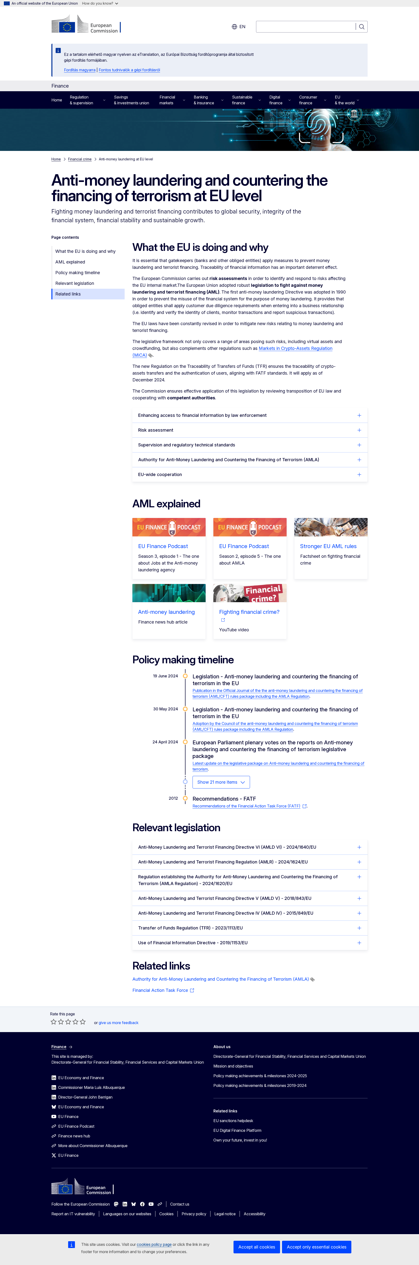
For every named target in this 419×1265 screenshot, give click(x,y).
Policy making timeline (77, 272)
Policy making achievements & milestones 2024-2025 (260, 1075)
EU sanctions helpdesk (233, 1120)
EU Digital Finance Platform (237, 1130)
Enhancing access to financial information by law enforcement (202, 415)
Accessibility (255, 1213)
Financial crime (80, 159)
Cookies (166, 1213)
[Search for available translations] (150, 355)
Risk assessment (155, 430)
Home (56, 100)
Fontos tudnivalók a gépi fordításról (129, 69)
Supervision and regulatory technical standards (186, 444)
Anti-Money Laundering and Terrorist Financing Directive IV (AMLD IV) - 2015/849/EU (225, 913)
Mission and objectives (233, 1066)
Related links (68, 293)
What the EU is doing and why (85, 251)
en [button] (242, 26)
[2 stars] (57, 1022)
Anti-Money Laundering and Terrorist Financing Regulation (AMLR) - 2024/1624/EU (223, 861)
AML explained (70, 261)
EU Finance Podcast (163, 546)
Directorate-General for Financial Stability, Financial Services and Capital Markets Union (289, 1056)
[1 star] (53, 1022)
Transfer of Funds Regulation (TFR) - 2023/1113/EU (190, 927)
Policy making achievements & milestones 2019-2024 (260, 1085)
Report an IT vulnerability (73, 1213)
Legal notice (225, 1213)
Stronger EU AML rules (328, 546)
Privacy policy (194, 1213)
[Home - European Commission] (90, 24)
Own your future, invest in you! (240, 1140)
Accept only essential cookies (316, 1246)
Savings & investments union (131, 100)
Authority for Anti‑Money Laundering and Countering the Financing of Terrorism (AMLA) (228, 459)
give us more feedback (118, 1022)
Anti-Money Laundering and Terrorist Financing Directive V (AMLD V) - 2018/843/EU (224, 898)
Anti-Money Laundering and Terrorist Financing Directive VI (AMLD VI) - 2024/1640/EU (227, 847)
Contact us (179, 1204)
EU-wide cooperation (160, 474)
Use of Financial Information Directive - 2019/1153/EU (193, 942)
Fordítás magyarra (80, 69)
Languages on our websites (127, 1213)
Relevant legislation (74, 283)
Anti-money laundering (166, 612)
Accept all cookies (256, 1246)
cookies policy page (154, 1244)
